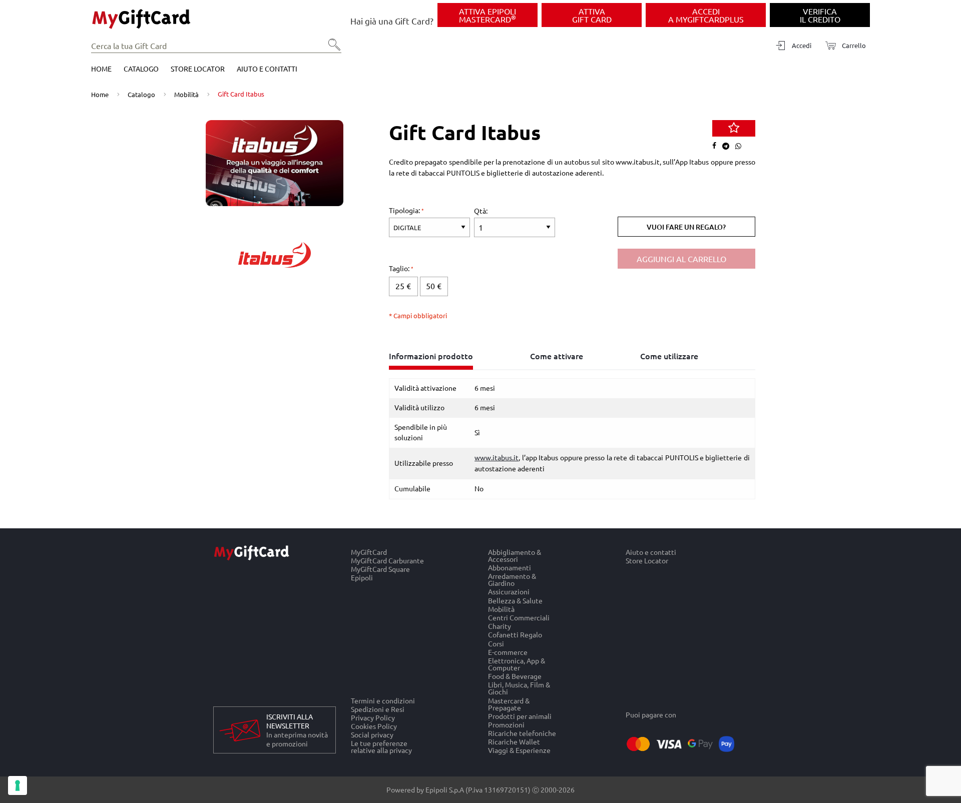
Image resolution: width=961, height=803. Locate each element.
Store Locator (198, 68)
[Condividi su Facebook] (716, 146)
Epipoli (362, 577)
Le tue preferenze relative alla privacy (381, 747)
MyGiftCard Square (380, 569)
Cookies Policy (374, 725)
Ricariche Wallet (514, 741)
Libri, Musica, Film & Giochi (519, 688)
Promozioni (506, 724)
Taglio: (400, 268)
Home (101, 68)
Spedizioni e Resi (377, 708)
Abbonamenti (509, 567)
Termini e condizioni (383, 700)
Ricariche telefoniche (522, 732)
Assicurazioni (509, 591)
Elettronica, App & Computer (516, 663)
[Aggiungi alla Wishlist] (733, 128)
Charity (499, 626)
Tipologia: (405, 210)
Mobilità (186, 94)
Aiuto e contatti (267, 68)
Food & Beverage (515, 676)
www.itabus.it (496, 457)
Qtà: (481, 210)
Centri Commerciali (519, 617)
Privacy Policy (373, 717)
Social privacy (372, 734)
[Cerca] (331, 48)
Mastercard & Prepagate (509, 703)
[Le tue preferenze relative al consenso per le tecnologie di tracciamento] (17, 785)
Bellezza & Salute (515, 600)
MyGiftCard (369, 551)
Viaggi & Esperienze (519, 750)
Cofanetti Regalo (515, 634)
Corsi (496, 643)
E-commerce (508, 651)
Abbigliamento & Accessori (514, 555)
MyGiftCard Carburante (387, 560)
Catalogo (141, 68)
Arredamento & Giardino (512, 579)
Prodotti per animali (520, 715)
